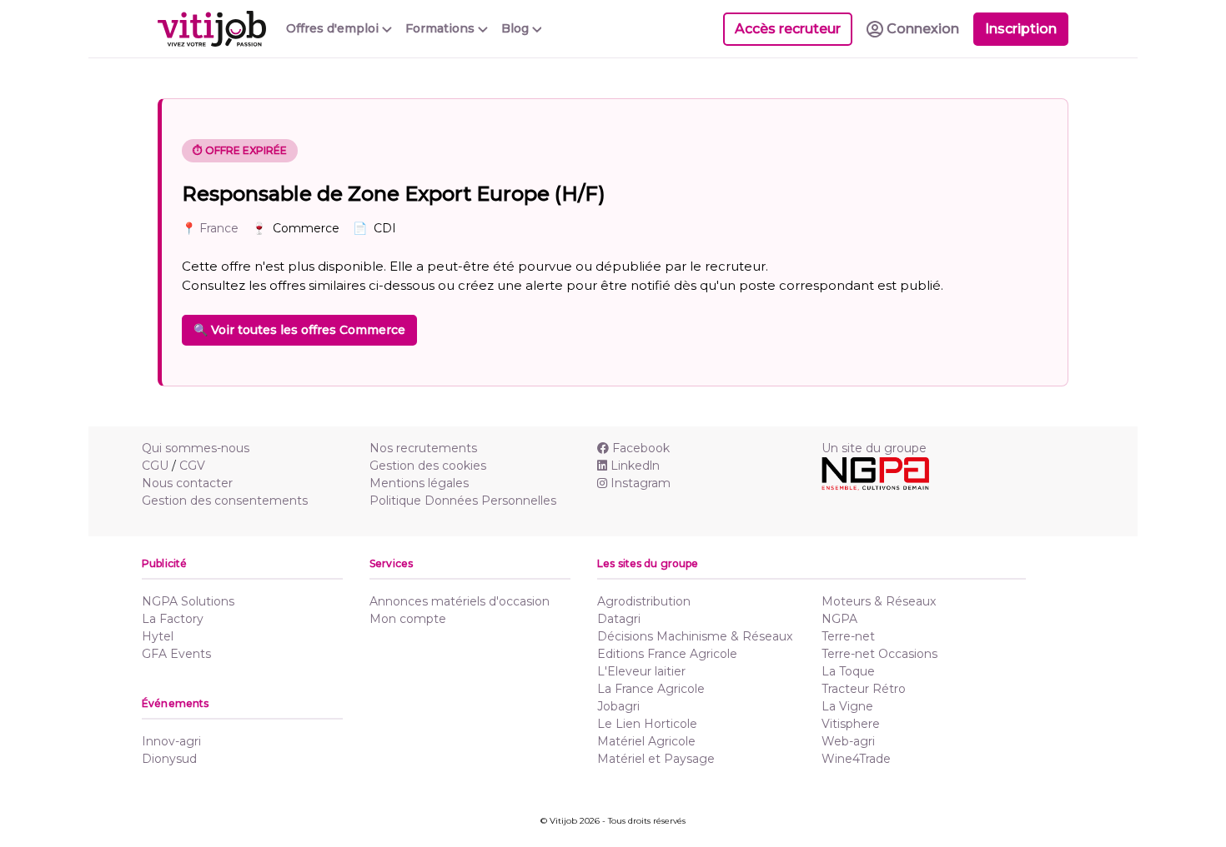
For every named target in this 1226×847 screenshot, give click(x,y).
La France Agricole (651, 688)
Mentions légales (419, 483)
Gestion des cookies (427, 465)
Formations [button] (441, 28)
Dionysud (169, 758)
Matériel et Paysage (656, 758)
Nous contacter (187, 483)
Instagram (640, 483)
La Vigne (847, 706)
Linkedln (635, 465)
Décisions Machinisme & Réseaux (694, 636)
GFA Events (176, 653)
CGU (155, 465)
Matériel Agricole (646, 741)
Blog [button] (516, 28)
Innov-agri (171, 741)
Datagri (619, 618)
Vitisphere (851, 723)
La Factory (172, 618)
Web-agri (848, 741)
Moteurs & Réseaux (879, 601)
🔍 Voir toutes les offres (299, 329)
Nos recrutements (423, 448)
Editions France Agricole (667, 653)
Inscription (1021, 29)
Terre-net (848, 636)
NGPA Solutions (188, 601)
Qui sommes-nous (195, 448)
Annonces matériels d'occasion (459, 601)
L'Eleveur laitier (641, 671)
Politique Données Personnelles (462, 500)
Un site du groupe (874, 448)
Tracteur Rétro (864, 688)
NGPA (839, 618)
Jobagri (618, 706)
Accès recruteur (788, 29)
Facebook (641, 448)
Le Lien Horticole (647, 723)
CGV (192, 465)
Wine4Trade (856, 758)
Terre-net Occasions (879, 653)
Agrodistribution (644, 601)
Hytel (157, 636)
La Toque (848, 671)
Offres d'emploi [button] (334, 28)
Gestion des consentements (225, 500)
